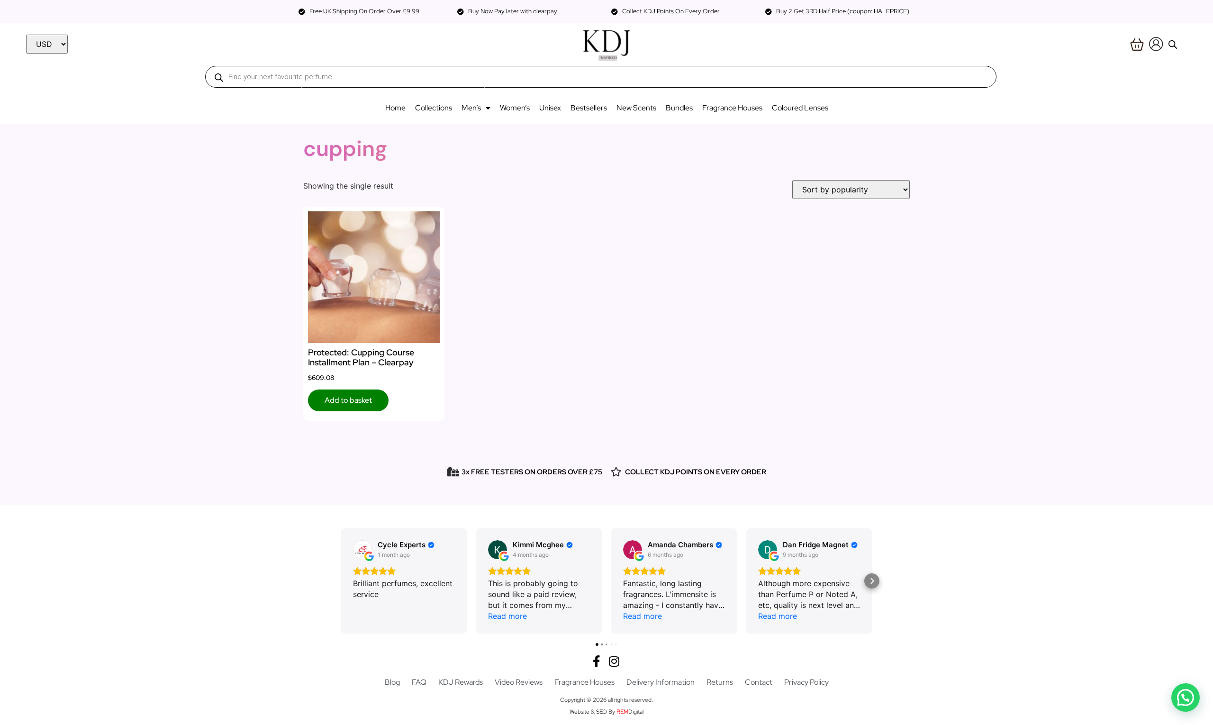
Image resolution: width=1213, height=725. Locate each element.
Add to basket (348, 400)
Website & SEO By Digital (606, 712)
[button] (341, 581)
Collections (433, 108)
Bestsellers (588, 108)
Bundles (679, 108)
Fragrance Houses (732, 108)
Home (395, 108)
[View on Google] (362, 549)
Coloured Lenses (800, 108)
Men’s (471, 108)
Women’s (515, 108)
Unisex (550, 108)
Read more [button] (507, 616)
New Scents (636, 108)
